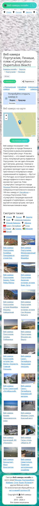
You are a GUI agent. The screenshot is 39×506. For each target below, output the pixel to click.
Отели (8, 12)
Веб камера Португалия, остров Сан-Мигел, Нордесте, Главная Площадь (10, 362)
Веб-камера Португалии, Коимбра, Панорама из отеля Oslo (8, 252)
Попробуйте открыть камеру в (19, 95)
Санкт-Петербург (13, 226)
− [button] (6, 118)
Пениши (6, 187)
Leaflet (33, 136)
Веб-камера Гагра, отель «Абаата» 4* (26, 440)
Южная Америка (13, 223)
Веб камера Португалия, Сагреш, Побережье (8, 335)
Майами (9, 482)
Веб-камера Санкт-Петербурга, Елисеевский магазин (26, 391)
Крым (8, 229)
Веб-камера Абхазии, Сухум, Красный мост (27, 415)
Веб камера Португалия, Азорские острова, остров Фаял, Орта (28, 280)
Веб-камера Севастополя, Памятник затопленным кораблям (26, 464)
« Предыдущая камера (9, 88)
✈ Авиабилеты (9, 81)
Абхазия (29, 229)
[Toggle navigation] (32, 5)
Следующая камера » (33, 88)
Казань (18, 229)
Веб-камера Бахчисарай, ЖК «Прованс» (9, 440)
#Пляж (7, 76)
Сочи (27, 226)
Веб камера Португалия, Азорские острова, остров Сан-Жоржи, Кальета (28, 308)
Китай (8, 231)
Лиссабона (23, 192)
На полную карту (19, 140)
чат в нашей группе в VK (19, 490)
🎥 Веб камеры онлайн (16, 5)
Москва (18, 480)
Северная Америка (23, 220)
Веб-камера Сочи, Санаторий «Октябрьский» (10, 388)
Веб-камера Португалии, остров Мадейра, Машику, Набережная (10, 307)
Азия (8, 220)
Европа (29, 12)
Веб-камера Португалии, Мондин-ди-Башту (26, 335)
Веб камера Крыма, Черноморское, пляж (9, 417)
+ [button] (6, 115)
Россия (18, 12)
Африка (28, 223)
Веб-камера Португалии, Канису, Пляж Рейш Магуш (8, 279)
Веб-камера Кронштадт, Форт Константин (8, 463)
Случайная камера (21, 88)
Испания (28, 482)
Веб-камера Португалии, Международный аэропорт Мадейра (28, 252)
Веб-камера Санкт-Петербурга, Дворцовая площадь (26, 361)
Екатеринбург (28, 480)
